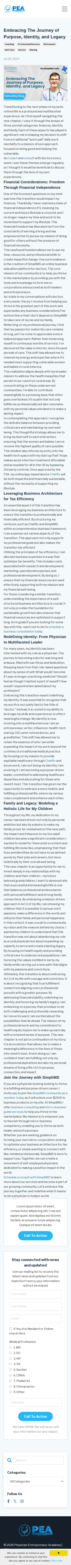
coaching (9, 44)
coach (13, 158)
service (22, 50)
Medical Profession (22, 1342)
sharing (33, 50)
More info (56, 1560)
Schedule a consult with (20, 1177)
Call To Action (35, 1236)
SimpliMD (43, 1177)
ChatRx (55, 474)
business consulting (25, 1107)
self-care (9, 50)
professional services (29, 44)
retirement (50, 44)
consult (29, 158)
